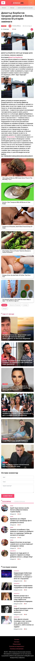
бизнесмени (11, 137)
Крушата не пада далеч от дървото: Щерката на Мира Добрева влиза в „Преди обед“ (21, 555)
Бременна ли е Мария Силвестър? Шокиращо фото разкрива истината (21, 520)
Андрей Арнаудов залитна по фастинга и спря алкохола (23, 610)
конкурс (25, 305)
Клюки (11, 505)
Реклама (16, 639)
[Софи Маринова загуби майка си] (17, 431)
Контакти (16, 641)
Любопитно (13, 550)
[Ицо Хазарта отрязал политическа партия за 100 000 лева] (17, 457)
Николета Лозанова (15, 305)
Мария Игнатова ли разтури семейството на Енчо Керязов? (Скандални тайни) (21, 544)
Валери (5, 308)
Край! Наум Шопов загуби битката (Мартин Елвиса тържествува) (19, 510)
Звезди (12, 7)
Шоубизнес (16, 570)
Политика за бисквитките (16, 648)
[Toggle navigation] (3, 2)
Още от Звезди (8, 314)
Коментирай (7, 496)
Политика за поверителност (16, 646)
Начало (4, 7)
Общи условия (17, 644)
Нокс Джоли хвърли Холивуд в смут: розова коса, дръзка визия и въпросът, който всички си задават (24, 623)
